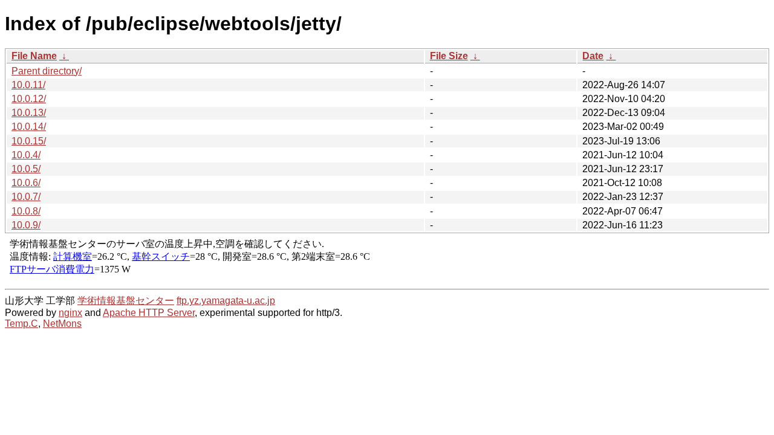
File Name (34, 56)
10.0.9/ (26, 225)
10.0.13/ (28, 113)
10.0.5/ (26, 169)
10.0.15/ (28, 141)
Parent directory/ (46, 71)
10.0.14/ (28, 126)
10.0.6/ (26, 183)
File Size (449, 56)
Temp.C (21, 323)
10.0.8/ (26, 211)
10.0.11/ (28, 85)
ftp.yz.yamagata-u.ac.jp (226, 300)
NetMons (62, 323)
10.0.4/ (26, 155)
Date (592, 56)
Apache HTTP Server (149, 313)
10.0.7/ (26, 197)
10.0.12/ (28, 99)
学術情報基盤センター (125, 300)
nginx (70, 313)
